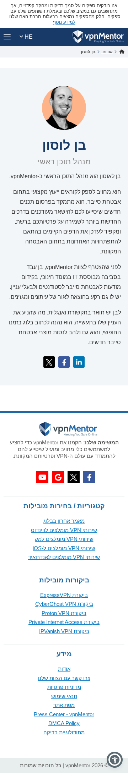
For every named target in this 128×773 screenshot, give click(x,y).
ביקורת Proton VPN (64, 613)
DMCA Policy (64, 723)
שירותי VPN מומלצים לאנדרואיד (64, 557)
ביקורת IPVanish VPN (64, 631)
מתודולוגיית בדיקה (64, 732)
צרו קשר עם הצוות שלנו (64, 678)
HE (28, 37)
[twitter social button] (74, 477)
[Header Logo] (98, 36)
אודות (64, 669)
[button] (114, 759)
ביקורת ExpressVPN (64, 595)
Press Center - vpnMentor (64, 714)
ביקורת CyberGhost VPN (64, 604)
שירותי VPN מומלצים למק (64, 539)
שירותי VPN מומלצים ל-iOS (64, 548)
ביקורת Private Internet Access (64, 622)
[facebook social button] (89, 477)
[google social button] (58, 477)
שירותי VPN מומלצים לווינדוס (64, 530)
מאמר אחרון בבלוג (64, 521)
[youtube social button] (42, 477)
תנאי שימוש (64, 696)
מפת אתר (64, 705)
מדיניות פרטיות (64, 687)
